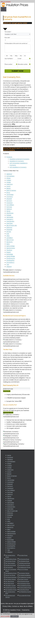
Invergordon (10, 221)
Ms (21, 55)
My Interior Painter (10, 579)
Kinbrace (9, 227)
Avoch (8, 186)
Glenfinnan (9, 213)
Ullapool (9, 267)
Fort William (10, 205)
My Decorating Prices (25, 587)
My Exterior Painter (24, 573)
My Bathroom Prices (24, 567)
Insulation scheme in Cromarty (19, 159)
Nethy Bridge (10, 246)
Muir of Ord (9, 240)
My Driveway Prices (24, 583)
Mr (7, 55)
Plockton (9, 250)
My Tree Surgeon (10, 563)
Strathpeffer (10, 260)
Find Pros (6, 391)
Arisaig (8, 182)
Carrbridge (9, 195)
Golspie (8, 215)
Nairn (8, 244)
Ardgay (8, 180)
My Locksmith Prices (24, 595)
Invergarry (9, 219)
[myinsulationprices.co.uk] (14, 6)
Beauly (8, 188)
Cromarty (9, 197)
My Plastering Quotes (25, 592)
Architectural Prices (24, 563)
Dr (25, 55)
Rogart (8, 252)
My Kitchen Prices (10, 561)
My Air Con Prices (10, 575)
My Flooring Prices (24, 581)
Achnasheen (10, 176)
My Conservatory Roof (10, 592)
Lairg (7, 236)
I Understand (14, 616)
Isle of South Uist (11, 225)
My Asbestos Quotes (25, 577)
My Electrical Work (10, 565)
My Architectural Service (10, 596)
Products (9, 157)
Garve (8, 211)
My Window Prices (24, 561)
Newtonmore (10, 248)
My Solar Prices (23, 555)
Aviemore (9, 184)
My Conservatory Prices (10, 556)
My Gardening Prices (25, 585)
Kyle (7, 234)
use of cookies (5, 616)
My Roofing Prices (24, 590)
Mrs (11, 55)
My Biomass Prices (10, 587)
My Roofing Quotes (24, 565)
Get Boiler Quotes (10, 585)
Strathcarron (10, 258)
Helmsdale (9, 217)
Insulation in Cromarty (17, 161)
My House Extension (11, 577)
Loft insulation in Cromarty (18, 167)
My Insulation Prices (11, 590)
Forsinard (9, 203)
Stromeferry (10, 262)
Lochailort (9, 238)
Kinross (8, 232)
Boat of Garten (11, 190)
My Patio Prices (9, 583)
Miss (16, 55)
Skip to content (5, 2)
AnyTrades (6, 612)
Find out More (7, 412)
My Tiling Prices (9, 581)
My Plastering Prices (11, 573)
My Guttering (9, 567)
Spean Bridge (10, 256)
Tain (7, 265)
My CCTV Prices (23, 569)
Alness (8, 178)
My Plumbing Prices (10, 559)
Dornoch (9, 201)
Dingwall (9, 199)
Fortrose (9, 207)
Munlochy (9, 242)
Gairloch (9, 209)
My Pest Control (23, 579)
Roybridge (9, 254)
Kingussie (9, 230)
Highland (9, 174)
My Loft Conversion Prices (10, 570)
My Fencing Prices (24, 559)
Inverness (9, 223)
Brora (8, 192)
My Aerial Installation (25, 575)
